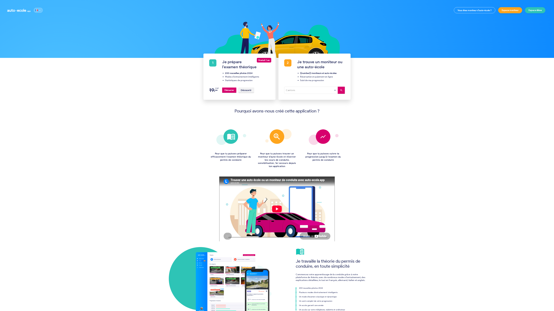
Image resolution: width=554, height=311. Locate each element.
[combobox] (311, 90)
